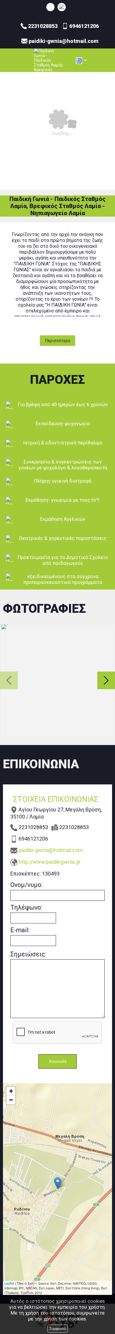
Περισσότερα (57, 340)
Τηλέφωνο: (26, 907)
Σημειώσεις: (28, 954)
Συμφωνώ (57, 1328)
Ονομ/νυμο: (26, 884)
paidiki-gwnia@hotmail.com (51, 850)
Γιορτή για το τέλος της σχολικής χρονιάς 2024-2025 (57, 680)
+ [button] (11, 1091)
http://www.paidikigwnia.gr (49, 862)
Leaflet (9, 1283)
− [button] (11, 1100)
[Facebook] (61, 6)
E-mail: (20, 930)
